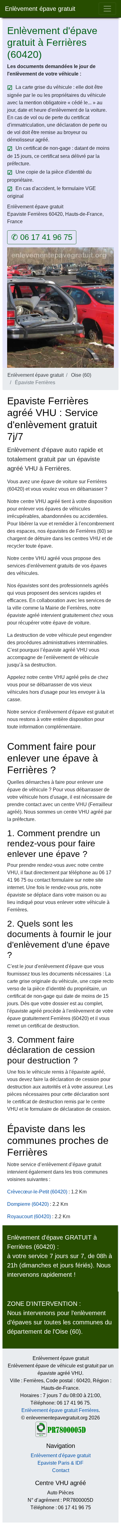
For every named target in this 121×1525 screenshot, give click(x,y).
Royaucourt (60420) (29, 1216)
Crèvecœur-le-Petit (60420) (37, 1191)
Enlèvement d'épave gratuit (61, 1455)
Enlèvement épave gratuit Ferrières (60, 1410)
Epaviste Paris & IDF (60, 1463)
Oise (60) (81, 375)
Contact (60, 1470)
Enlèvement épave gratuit (40, 8)
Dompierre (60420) (28, 1204)
